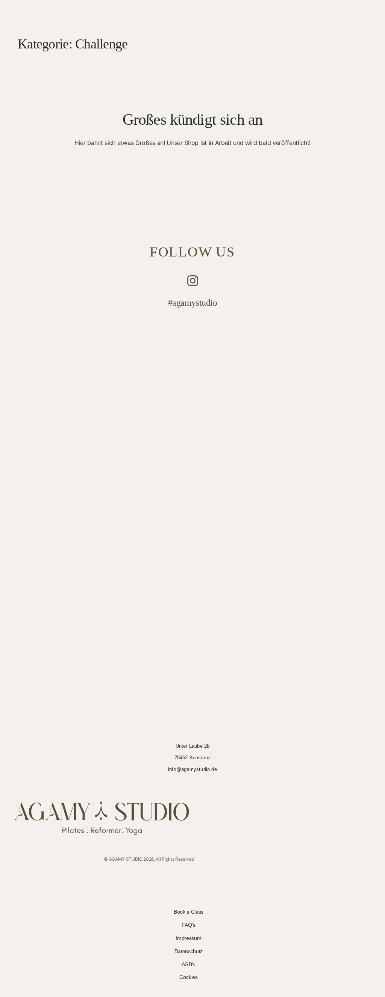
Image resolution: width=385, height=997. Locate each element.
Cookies (188, 977)
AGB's (189, 964)
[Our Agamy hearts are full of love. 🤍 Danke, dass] (144, 424)
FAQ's (188, 925)
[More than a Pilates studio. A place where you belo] (49, 388)
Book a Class (188, 912)
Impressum (188, 938)
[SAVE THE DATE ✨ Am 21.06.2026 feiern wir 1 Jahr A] (240, 506)
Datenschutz (188, 951)
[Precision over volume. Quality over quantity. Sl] (336, 342)
